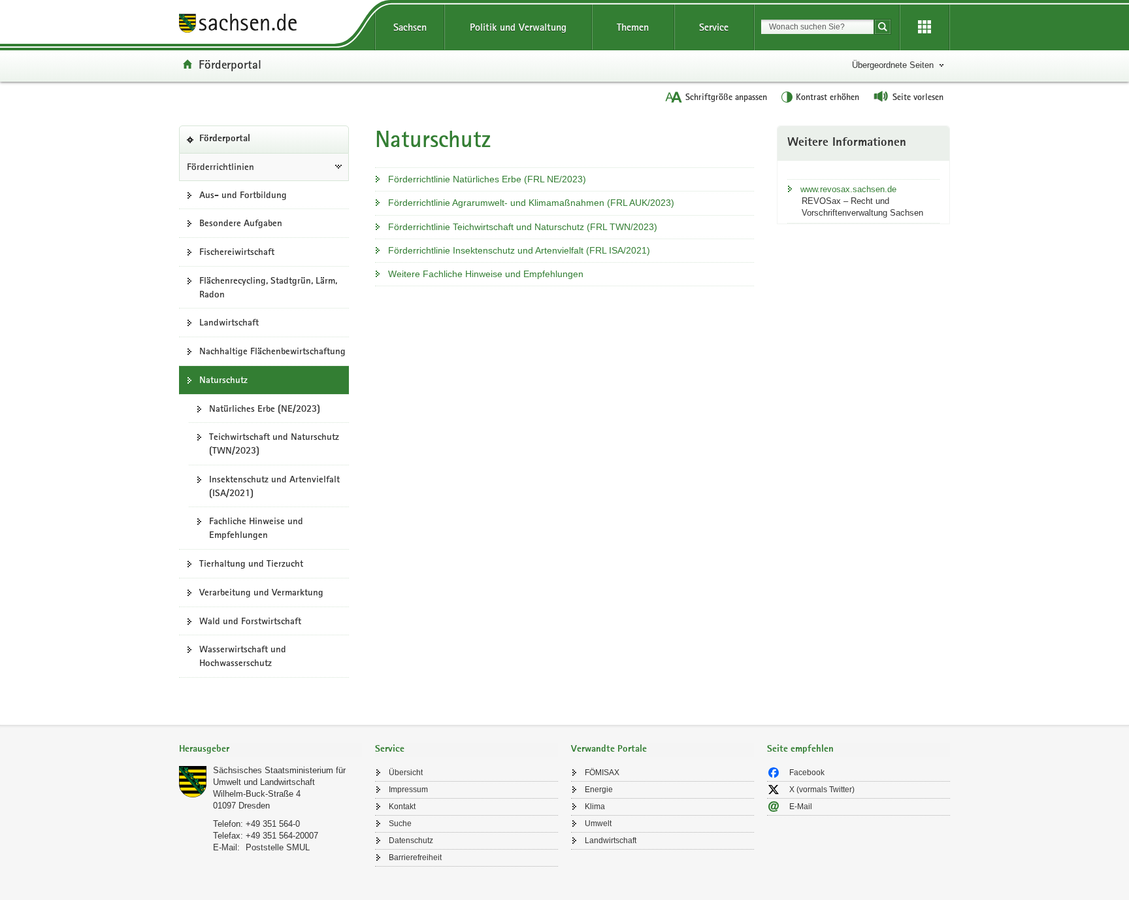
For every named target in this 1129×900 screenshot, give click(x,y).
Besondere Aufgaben (240, 223)
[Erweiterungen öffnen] (924, 27)
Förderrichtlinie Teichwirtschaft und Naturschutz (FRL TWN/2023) (522, 227)
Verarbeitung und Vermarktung (261, 592)
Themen (633, 27)
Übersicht (406, 772)
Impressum (408, 789)
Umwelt (598, 823)
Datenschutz (411, 840)
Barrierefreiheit (415, 857)
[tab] (270, 750)
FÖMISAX (602, 772)
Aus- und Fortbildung (243, 195)
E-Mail (800, 806)
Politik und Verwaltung (518, 27)
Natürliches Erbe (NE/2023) (264, 408)
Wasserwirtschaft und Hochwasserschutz (242, 656)
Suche (400, 823)
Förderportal (230, 64)
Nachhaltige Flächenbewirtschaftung (272, 351)
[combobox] (817, 27)
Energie (599, 789)
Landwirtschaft (229, 322)
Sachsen (410, 27)
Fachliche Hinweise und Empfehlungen (256, 528)
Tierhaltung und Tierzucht (251, 563)
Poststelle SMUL (278, 847)
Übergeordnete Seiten (893, 65)
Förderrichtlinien (220, 167)
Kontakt (402, 806)
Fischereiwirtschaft (236, 252)
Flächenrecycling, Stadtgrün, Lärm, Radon (268, 287)
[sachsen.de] (270, 25)
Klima (595, 806)
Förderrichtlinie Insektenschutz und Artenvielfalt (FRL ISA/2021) (519, 250)
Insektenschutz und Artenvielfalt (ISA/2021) (274, 486)
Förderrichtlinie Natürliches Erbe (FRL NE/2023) (487, 179)
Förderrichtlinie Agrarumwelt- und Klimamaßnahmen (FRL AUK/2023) (531, 202)
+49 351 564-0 (273, 824)
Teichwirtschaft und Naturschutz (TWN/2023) (274, 443)
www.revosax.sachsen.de (848, 189)
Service (713, 27)
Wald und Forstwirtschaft (250, 621)
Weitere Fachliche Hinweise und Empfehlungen (485, 274)
